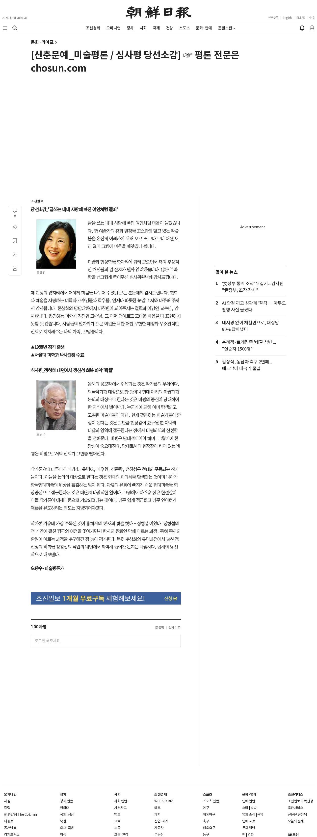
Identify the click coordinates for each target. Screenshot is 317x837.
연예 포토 (248, 821)
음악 (260, 814)
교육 (117, 821)
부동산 (159, 834)
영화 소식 (248, 814)
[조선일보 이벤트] (106, 598)
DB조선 (293, 835)
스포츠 (207, 794)
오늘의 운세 (296, 821)
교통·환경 (121, 834)
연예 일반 (248, 801)
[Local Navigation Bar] (5, 28)
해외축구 (209, 828)
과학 (157, 814)
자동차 (159, 828)
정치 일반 (66, 801)
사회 (117, 794)
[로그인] (312, 28)
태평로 (8, 821)
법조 (117, 814)
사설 (7, 801)
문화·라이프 (42, 42)
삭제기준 (174, 628)
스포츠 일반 (211, 801)
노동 (117, 828)
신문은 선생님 (297, 814)
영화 (250, 834)
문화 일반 (248, 828)
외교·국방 (67, 828)
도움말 (159, 628)
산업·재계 (161, 821)
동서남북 (10, 828)
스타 (245, 808)
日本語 (300, 18)
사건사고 (120, 808)
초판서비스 (295, 808)
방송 (253, 808)
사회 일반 (120, 801)
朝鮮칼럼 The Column (20, 814)
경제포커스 (12, 834)
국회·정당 (67, 814)
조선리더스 (295, 794)
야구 (206, 808)
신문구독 (273, 18)
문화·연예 (249, 794)
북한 (63, 821)
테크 (157, 808)
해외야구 (209, 814)
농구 (206, 834)
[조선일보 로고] (158, 11)
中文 (312, 18)
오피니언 (10, 794)
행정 (63, 834)
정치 (63, 794)
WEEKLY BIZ (163, 801)
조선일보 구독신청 (300, 801)
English (287, 18)
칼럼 (7, 808)
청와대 (64, 808)
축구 (206, 821)
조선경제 (160, 794)
